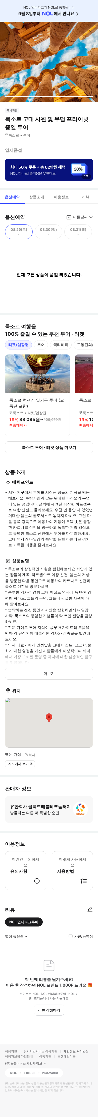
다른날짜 (80, 217)
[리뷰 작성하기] (90, 910)
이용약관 (11, 1051)
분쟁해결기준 (67, 1056)
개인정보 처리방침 (76, 1051)
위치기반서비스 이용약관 (40, 1051)
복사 (32, 755)
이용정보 (61, 197)
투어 (41, 344)
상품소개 (36, 197)
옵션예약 (12, 197)
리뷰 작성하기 (49, 1010)
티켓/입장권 (18, 344)
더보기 (49, 673)
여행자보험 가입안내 (19, 1056)
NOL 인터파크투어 (23, 922)
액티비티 (60, 344)
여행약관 (45, 1056)
